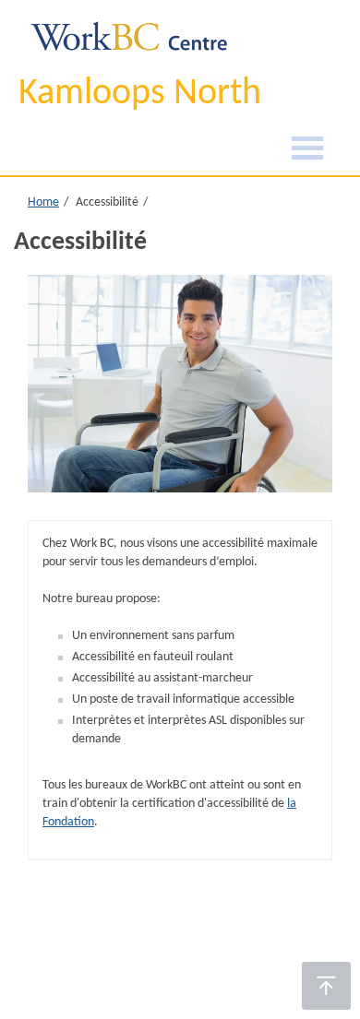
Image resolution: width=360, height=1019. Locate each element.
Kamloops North (139, 94)
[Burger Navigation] (307, 150)
